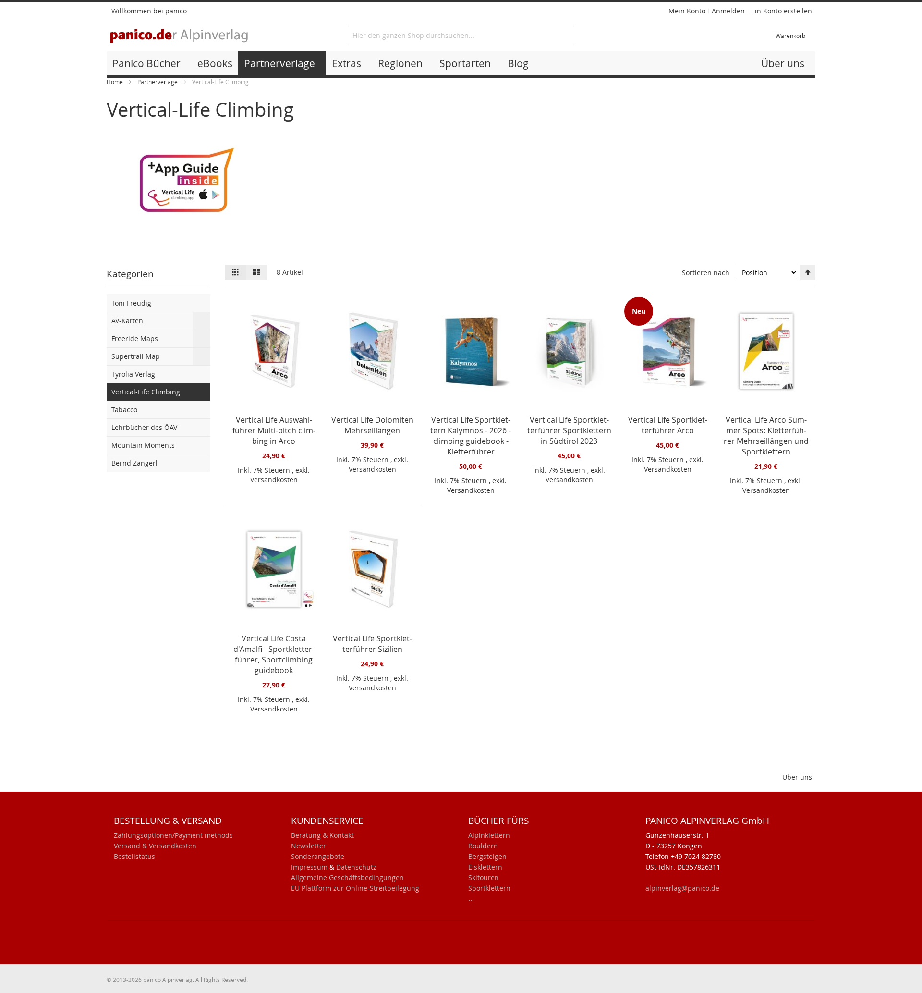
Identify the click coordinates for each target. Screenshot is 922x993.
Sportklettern (489, 888)
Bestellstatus (134, 856)
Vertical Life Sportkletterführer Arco (667, 425)
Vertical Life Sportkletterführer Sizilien (372, 643)
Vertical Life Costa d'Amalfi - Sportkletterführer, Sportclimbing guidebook (274, 654)
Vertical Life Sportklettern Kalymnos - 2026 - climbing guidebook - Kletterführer (470, 436)
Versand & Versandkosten (155, 845)
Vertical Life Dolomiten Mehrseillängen (372, 425)
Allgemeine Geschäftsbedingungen (347, 877)
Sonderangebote (317, 856)
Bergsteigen (487, 856)
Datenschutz (356, 866)
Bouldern (483, 845)
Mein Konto (686, 10)
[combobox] (461, 35)
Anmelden (728, 10)
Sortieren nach (705, 272)
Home (115, 82)
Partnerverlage (158, 82)
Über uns (797, 777)
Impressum (309, 866)
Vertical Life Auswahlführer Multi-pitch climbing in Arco (273, 430)
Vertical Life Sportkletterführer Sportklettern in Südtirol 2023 (569, 430)
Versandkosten (274, 479)
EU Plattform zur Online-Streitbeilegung (355, 888)
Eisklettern (485, 866)
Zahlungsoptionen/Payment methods (173, 835)
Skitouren (483, 877)
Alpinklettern (489, 835)
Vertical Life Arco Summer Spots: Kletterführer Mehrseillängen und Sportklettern (766, 436)
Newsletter (308, 845)
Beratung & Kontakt (322, 835)
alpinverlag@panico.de (682, 888)
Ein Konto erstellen (781, 10)
